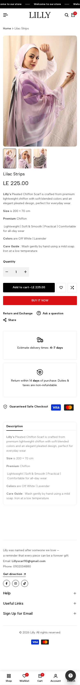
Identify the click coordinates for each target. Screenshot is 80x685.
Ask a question (52, 313)
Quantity (9, 261)
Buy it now (40, 300)
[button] (61, 287)
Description (14, 426)
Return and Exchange (18, 313)
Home (7, 28)
